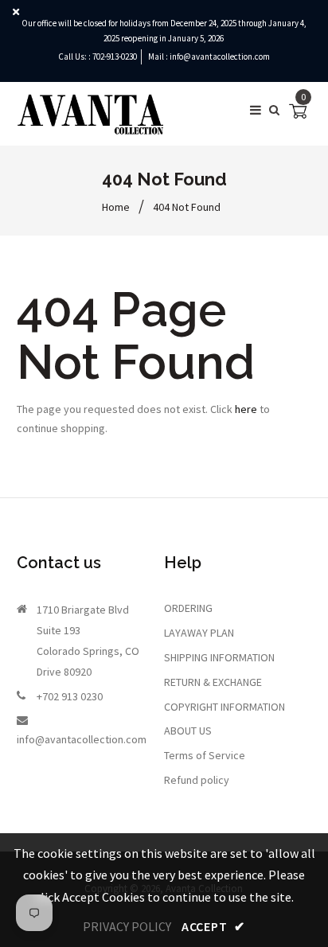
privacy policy (127, 926)
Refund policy (196, 780)
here (246, 409)
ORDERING (188, 608)
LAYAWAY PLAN (199, 632)
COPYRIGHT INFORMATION (224, 707)
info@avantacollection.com (220, 56)
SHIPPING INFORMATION (219, 657)
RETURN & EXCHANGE (213, 682)
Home (116, 207)
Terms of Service (204, 755)
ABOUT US (188, 730)
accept (213, 926)
